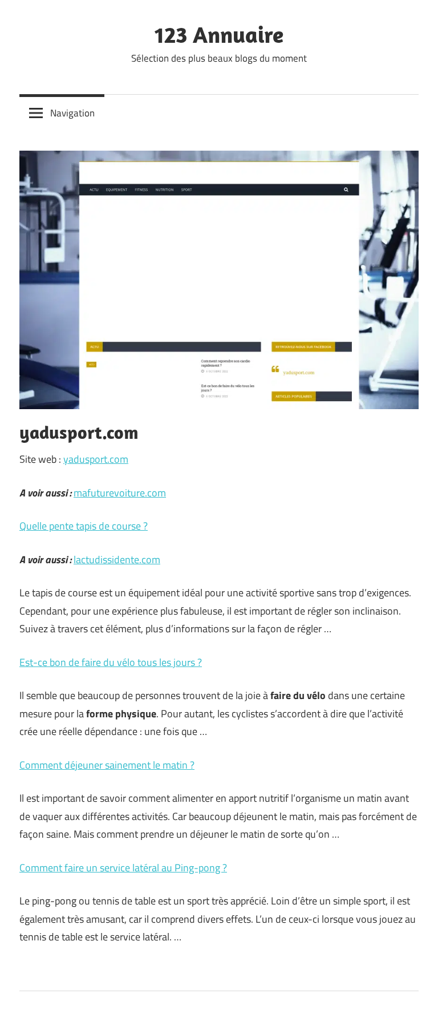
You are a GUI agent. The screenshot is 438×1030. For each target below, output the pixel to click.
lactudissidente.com (117, 559)
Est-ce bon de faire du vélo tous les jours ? (110, 662)
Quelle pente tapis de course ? (83, 526)
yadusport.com (95, 459)
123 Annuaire (219, 34)
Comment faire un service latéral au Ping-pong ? (123, 867)
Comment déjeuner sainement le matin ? (106, 765)
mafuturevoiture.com (120, 492)
